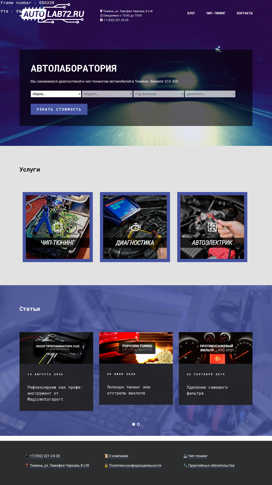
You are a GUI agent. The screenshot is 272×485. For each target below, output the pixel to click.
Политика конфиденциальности (135, 465)
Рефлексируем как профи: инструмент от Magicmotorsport (55, 393)
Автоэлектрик (212, 226)
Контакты (244, 13)
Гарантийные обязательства (211, 465)
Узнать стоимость (59, 109)
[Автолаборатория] (52, 13)
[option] (56, 371)
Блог (191, 13)
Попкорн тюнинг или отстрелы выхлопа (128, 389)
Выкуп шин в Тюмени (136, 483)
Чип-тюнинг (216, 13)
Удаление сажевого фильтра (207, 390)
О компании (118, 456)
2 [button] (138, 424)
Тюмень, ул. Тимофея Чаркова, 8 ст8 (128, 11)
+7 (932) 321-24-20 (116, 20)
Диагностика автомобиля (135, 226)
